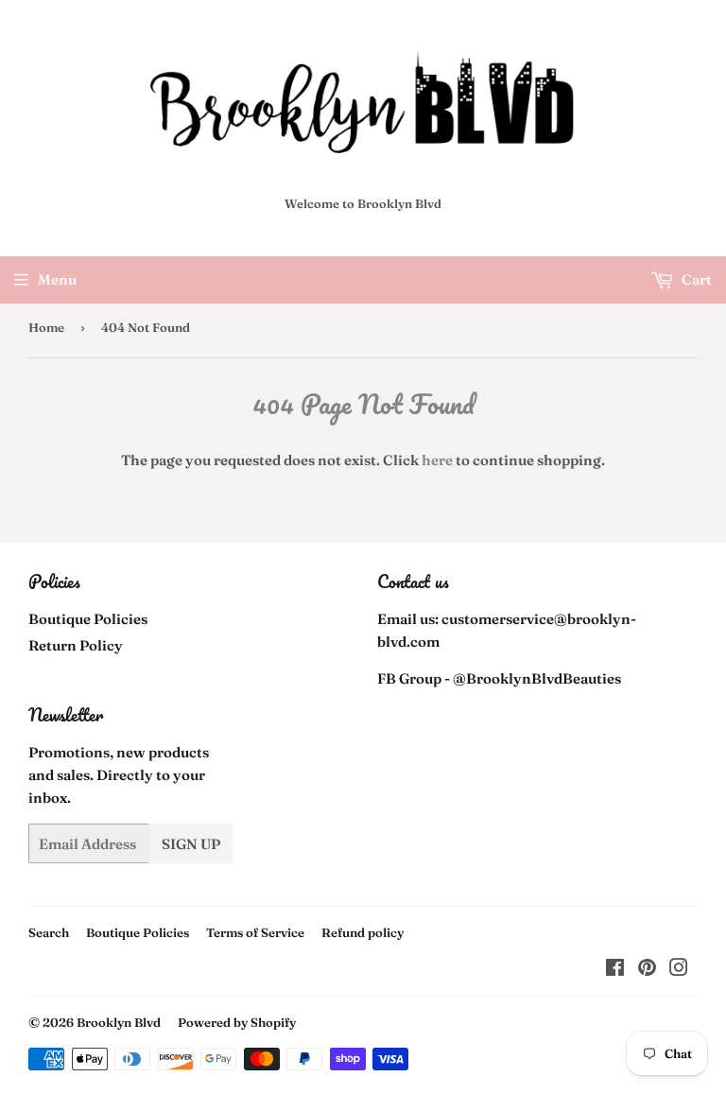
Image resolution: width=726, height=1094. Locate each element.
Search (48, 932)
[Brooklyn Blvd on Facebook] (615, 970)
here (437, 460)
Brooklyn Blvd (119, 1022)
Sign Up (191, 844)
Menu (57, 279)
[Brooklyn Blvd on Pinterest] (647, 970)
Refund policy (362, 932)
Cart (695, 279)
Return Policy (75, 645)
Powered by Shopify (237, 1022)
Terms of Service (255, 932)
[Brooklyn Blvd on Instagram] (678, 970)
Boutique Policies (87, 619)
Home (46, 327)
